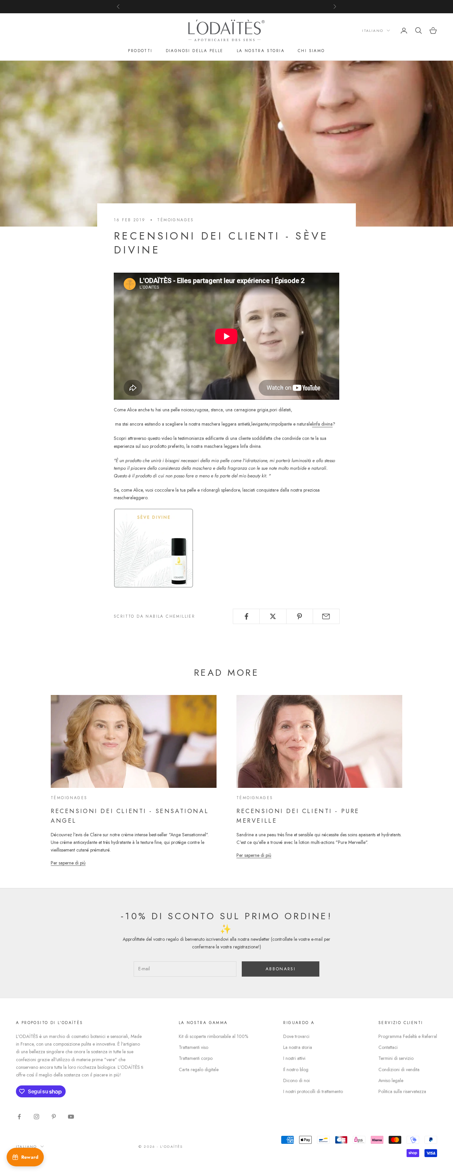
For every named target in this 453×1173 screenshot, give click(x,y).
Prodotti (140, 51)
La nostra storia (261, 51)
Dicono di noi (296, 1080)
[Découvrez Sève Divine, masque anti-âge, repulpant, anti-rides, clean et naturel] (153, 547)
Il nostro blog (295, 1069)
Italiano (372, 30)
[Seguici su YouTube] (71, 1116)
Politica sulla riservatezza (402, 1091)
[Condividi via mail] (326, 616)
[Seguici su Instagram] (36, 1116)
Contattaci (388, 1047)
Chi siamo (311, 51)
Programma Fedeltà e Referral (407, 1036)
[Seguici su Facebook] (19, 1116)
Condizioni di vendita (399, 1069)
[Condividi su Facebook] (246, 616)
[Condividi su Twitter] (273, 616)
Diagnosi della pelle (195, 51)
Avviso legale (390, 1080)
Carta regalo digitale (199, 1069)
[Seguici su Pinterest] (53, 1116)
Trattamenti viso (193, 1047)
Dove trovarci (296, 1036)
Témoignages (175, 220)
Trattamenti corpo (196, 1058)
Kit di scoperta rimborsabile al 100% (213, 1036)
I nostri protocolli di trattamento (313, 1091)
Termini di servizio (396, 1058)
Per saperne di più (68, 863)
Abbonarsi (280, 969)
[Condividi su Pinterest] (300, 616)
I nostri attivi (294, 1058)
